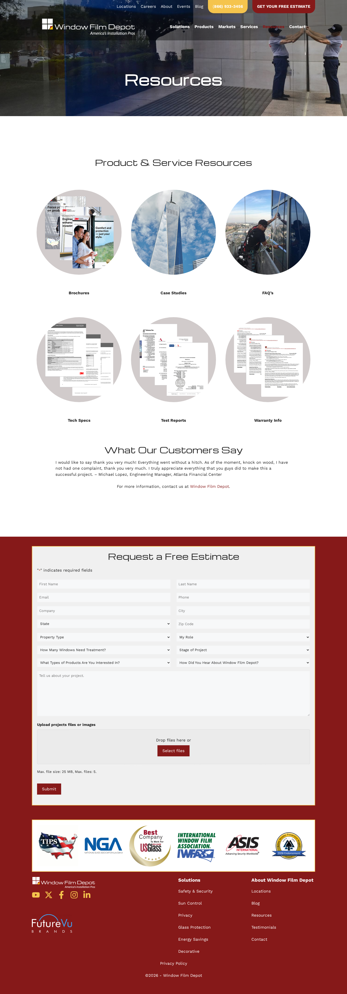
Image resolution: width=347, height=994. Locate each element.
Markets (227, 26)
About (166, 6)
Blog (199, 6)
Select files (173, 750)
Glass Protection (194, 927)
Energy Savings (193, 939)
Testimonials (263, 927)
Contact (297, 26)
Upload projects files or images (66, 724)
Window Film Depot (209, 486)
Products (204, 26)
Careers (148, 6)
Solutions (180, 26)
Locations (126, 6)
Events (183, 6)
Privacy (185, 915)
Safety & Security (195, 891)
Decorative (188, 951)
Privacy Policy (173, 963)
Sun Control (190, 903)
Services (249, 26)
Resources (273, 26)
